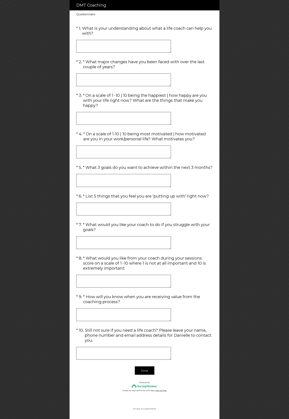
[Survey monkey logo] (144, 386)
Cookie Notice (149, 408)
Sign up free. (161, 390)
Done (144, 370)
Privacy (136, 408)
